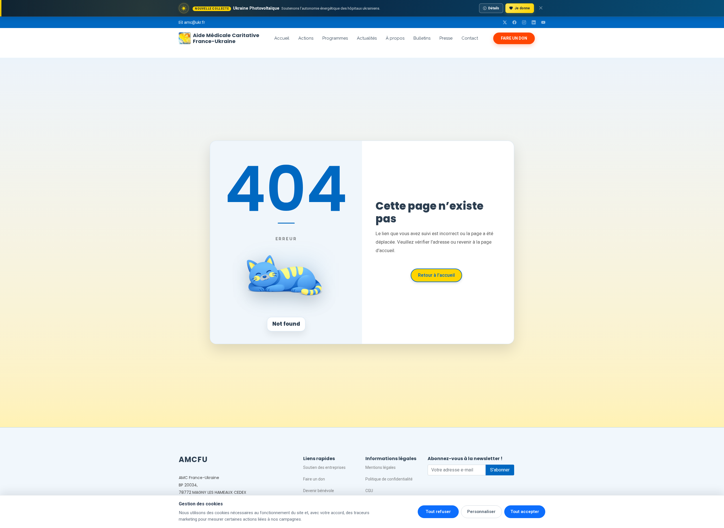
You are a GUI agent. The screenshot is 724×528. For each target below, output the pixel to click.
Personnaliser (481, 511)
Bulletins (421, 38)
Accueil (281, 38)
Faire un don (514, 38)
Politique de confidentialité (389, 479)
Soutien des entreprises (324, 467)
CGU (369, 490)
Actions (305, 38)
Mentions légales (380, 467)
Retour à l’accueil (436, 275)
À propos (395, 38)
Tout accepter (524, 511)
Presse (446, 38)
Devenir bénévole (318, 490)
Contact (470, 38)
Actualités (367, 38)
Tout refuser (438, 511)
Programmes (335, 38)
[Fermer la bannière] (540, 8)
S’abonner (500, 470)
